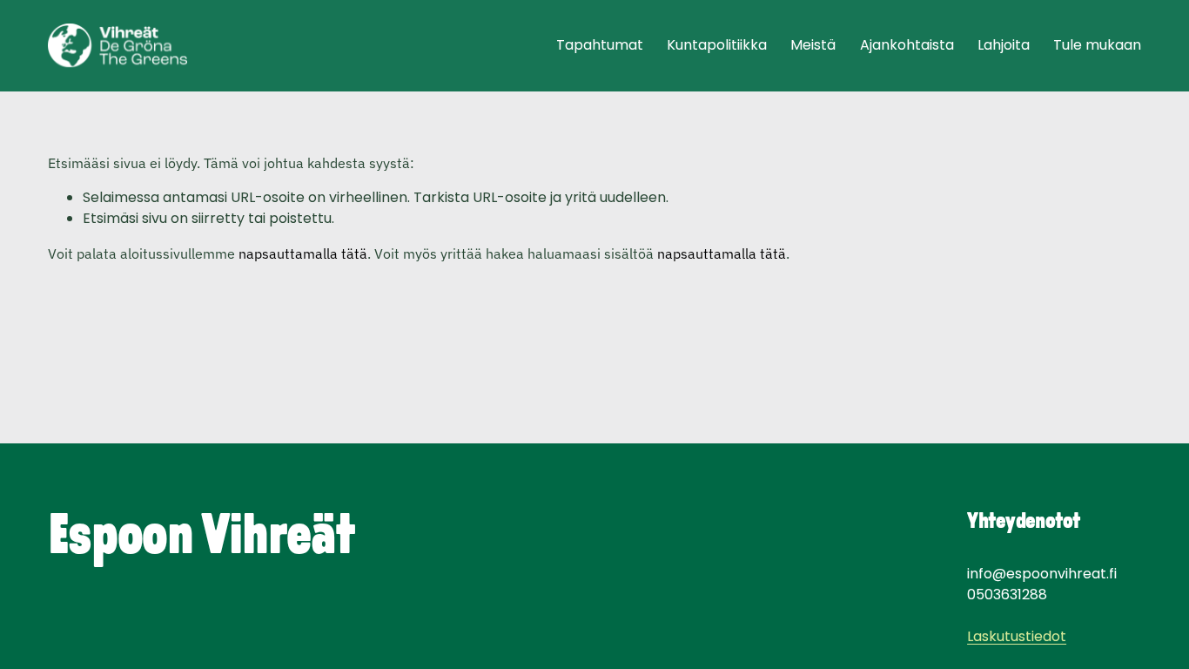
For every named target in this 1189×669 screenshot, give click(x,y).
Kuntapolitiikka (717, 45)
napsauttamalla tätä (302, 253)
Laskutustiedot (1016, 636)
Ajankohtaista (907, 45)
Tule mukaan (1097, 45)
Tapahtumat (599, 45)
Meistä (813, 45)
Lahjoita (1003, 45)
